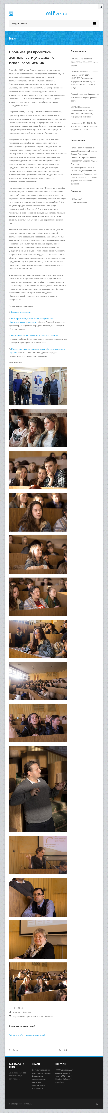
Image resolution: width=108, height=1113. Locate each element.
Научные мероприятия (23, 1016)
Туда (61, 1050)
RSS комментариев (79, 202)
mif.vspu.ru (28, 1103)
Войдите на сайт (15, 1073)
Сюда (15, 1050)
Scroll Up (97, 1104)
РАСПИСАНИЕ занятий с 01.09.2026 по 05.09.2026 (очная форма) (84, 62)
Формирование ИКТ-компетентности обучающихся (34, 335)
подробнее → (60, 1082)
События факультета (45, 1016)
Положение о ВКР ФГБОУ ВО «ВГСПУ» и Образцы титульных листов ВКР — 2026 (84, 126)
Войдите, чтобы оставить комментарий (27, 1035)
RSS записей (76, 199)
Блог (12, 38)
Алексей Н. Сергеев (22, 1012)
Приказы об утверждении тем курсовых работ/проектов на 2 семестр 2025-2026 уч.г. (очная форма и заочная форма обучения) (84, 177)
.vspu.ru (56, 13)
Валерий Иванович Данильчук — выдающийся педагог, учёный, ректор (85, 97)
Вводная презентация (21, 312)
